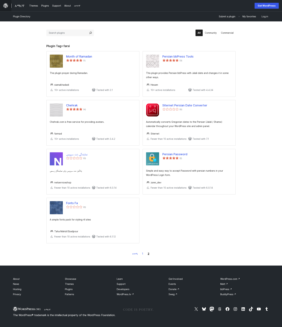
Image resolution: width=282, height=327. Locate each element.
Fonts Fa (72, 203)
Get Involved (176, 278)
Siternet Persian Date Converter (184, 105)
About (16, 278)
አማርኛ (47, 309)
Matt (224, 284)
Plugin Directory (21, 16)
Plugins (69, 289)
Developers (123, 289)
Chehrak (72, 105)
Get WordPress (267, 5)
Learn (120, 278)
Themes (69, 284)
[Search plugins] (90, 33)
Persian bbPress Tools (178, 56)
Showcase (70, 278)
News (16, 284)
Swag (173, 294)
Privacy (17, 294)
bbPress (226, 289)
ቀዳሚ (135, 253)
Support (121, 284)
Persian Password (174, 154)
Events (172, 284)
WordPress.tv (125, 294)
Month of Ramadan (79, 56)
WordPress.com (230, 278)
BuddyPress (228, 294)
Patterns (69, 294)
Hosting (17, 289)
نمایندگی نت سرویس (77, 154)
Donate (174, 289)
